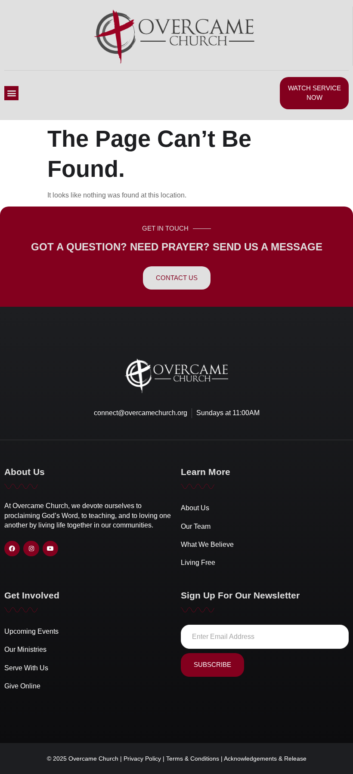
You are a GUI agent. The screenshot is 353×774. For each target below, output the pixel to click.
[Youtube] (50, 548)
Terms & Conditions (193, 758)
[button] (11, 93)
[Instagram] (31, 548)
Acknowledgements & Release (265, 758)
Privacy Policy (143, 758)
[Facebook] (12, 548)
